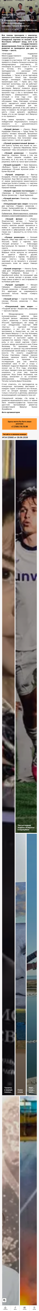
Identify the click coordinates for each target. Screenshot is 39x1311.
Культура (4, 12)
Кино (9, 12)
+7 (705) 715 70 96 (19, 426)
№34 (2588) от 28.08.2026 (15, 437)
